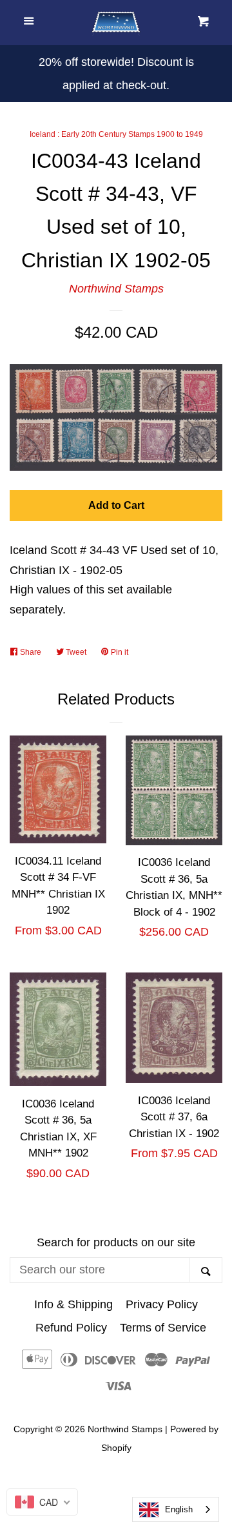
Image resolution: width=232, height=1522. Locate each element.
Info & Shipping (73, 1304)
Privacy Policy (162, 1304)
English (179, 1509)
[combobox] (175, 1509)
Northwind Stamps (116, 288)
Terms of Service (163, 1327)
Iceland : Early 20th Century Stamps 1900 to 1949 (116, 134)
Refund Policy (71, 1327)
